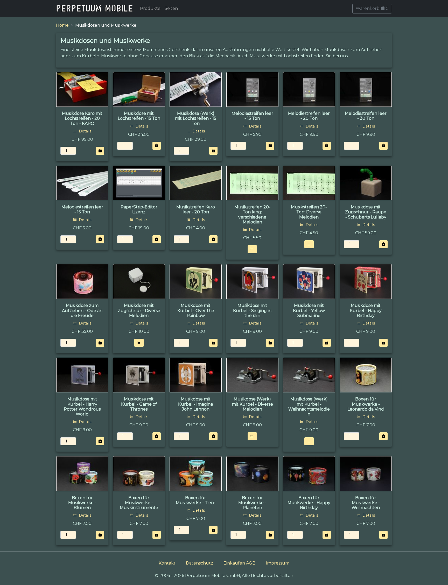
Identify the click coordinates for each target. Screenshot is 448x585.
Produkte (150, 8)
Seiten (171, 8)
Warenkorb (372, 8)
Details (84, 131)
